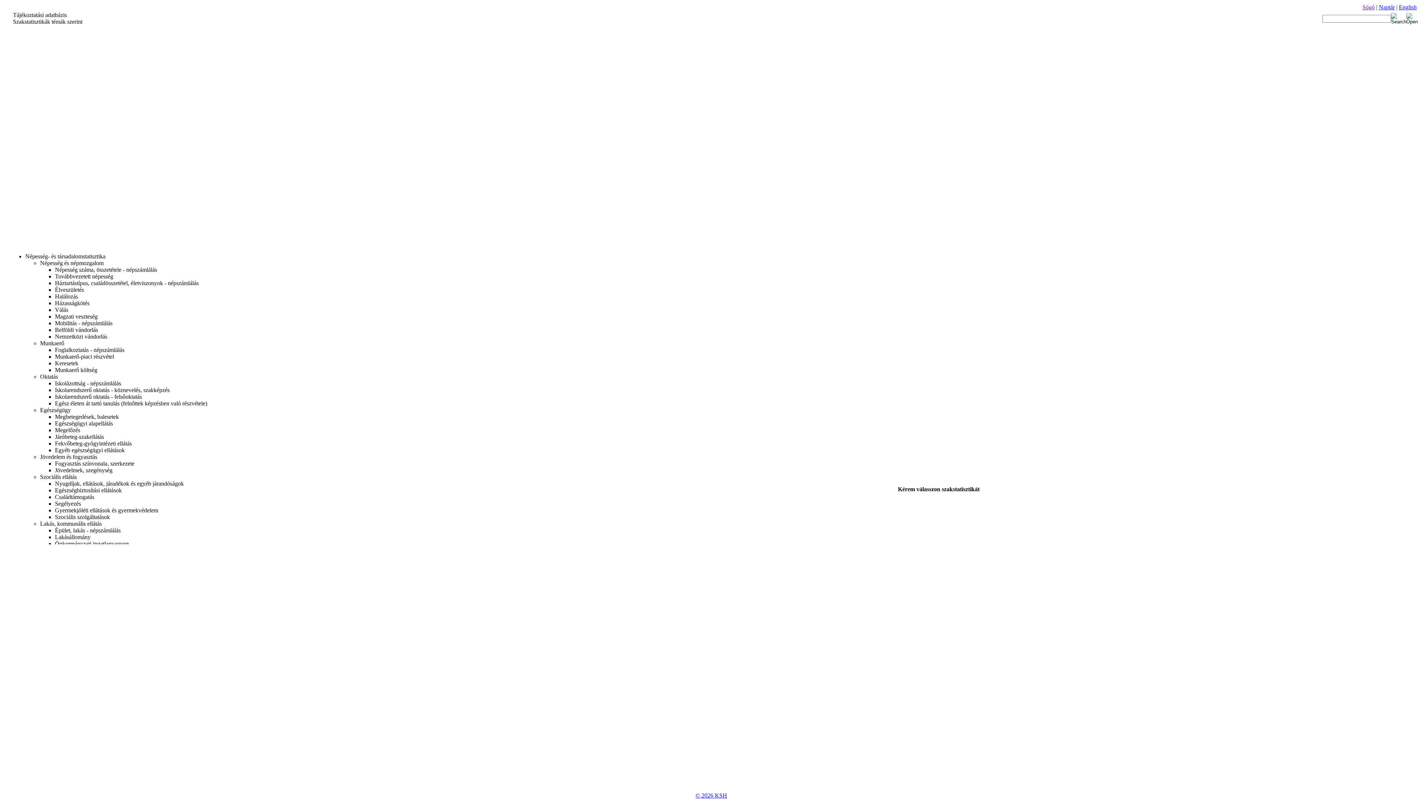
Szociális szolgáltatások (82, 517)
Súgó (1368, 7)
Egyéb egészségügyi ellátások (90, 450)
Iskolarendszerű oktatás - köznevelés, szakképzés (112, 390)
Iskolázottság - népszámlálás (88, 383)
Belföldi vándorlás (76, 330)
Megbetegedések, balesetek (87, 417)
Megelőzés (67, 430)
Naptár (1387, 7)
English (1408, 7)
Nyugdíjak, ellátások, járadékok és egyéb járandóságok (119, 483)
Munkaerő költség (76, 370)
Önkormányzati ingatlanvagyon (92, 544)
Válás (61, 310)
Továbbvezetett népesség (84, 276)
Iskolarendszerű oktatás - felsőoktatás (98, 397)
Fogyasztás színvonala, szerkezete (94, 463)
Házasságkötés (72, 303)
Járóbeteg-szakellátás (79, 437)
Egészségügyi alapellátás (84, 423)
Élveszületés (69, 290)
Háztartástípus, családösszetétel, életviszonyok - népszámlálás (127, 283)
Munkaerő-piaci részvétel (84, 356)
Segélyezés (68, 504)
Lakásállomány (73, 537)
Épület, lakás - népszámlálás (88, 530)
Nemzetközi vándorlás (81, 336)
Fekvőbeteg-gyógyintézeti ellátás (93, 443)
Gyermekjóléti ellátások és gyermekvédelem (106, 510)
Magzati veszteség (76, 316)
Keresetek (66, 363)
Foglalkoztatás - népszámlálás (89, 350)
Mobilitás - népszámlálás (84, 323)
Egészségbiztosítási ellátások (88, 490)
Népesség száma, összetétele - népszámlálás (106, 270)
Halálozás (66, 296)
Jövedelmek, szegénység (84, 470)
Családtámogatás (74, 497)
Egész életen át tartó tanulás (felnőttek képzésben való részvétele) (131, 403)
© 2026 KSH (711, 795)
